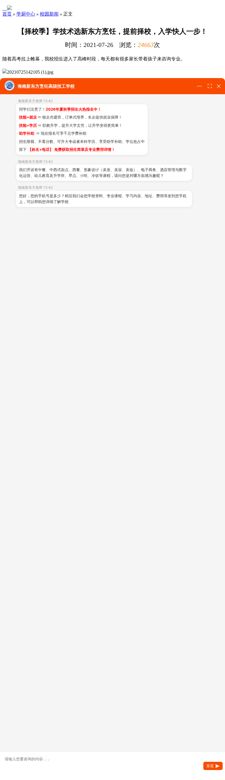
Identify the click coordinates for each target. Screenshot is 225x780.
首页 (7, 13)
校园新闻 (49, 13)
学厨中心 (25, 13)
